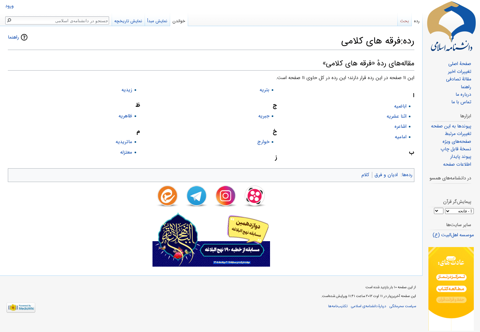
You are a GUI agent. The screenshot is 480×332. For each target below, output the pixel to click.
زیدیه (126, 90)
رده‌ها (407, 175)
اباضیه (400, 106)
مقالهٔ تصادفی (458, 79)
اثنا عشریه (397, 116)
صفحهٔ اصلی (459, 64)
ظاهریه (125, 116)
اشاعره (400, 126)
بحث (404, 21)
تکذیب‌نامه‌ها (337, 306)
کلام (365, 175)
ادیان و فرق (386, 175)
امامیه (401, 137)
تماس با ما (461, 102)
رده (417, 21)
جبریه (263, 116)
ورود (9, 6)
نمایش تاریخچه (128, 21)
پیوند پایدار (460, 156)
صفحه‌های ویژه (456, 141)
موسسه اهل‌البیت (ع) (453, 235)
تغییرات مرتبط (458, 134)
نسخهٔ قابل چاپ (455, 149)
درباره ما (463, 94)
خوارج (263, 142)
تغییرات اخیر (459, 71)
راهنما (13, 37)
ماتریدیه (124, 142)
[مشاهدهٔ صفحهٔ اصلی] (451, 26)
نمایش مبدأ (157, 21)
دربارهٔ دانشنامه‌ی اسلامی (368, 306)
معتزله (126, 152)
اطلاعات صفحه (457, 164)
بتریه (264, 90)
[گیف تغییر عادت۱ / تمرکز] (451, 288)
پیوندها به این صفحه (451, 126)
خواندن (178, 21)
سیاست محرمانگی (403, 306)
